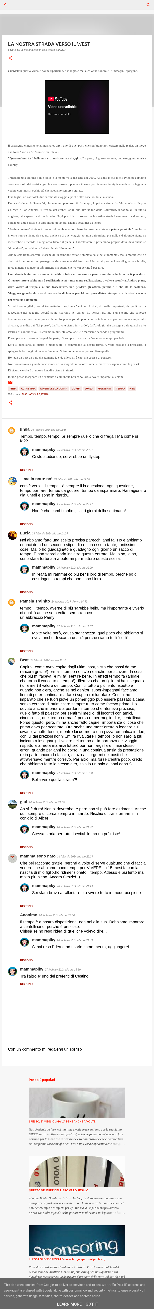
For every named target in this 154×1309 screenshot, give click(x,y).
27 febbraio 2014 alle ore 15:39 (63, 969)
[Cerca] (16, 5)
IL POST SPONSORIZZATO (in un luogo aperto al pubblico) (67, 1259)
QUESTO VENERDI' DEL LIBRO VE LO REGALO (58, 1190)
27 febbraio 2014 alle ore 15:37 (75, 626)
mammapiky (43, 449)
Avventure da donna (53, 388)
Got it (92, 1304)
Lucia (25, 533)
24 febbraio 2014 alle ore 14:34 (50, 533)
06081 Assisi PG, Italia (35, 394)
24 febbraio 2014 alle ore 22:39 (75, 856)
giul (23, 802)
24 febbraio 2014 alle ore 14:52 (69, 601)
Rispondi (26, 470)
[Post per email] (10, 383)
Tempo (120, 388)
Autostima (28, 388)
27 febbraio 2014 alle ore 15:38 (75, 773)
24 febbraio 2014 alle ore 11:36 (49, 429)
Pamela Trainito (35, 601)
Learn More (69, 1304)
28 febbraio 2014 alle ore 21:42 (75, 827)
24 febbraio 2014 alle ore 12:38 (72, 479)
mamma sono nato (38, 856)
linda (24, 429)
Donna (76, 388)
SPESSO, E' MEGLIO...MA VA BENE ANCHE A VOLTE (62, 1121)
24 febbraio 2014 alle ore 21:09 (47, 802)
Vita (132, 388)
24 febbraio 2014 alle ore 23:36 (57, 915)
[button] (10, 58)
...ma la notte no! (36, 479)
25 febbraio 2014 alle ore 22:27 (75, 450)
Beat (24, 660)
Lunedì (89, 388)
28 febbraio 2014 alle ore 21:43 (75, 886)
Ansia (13, 388)
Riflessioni (104, 388)
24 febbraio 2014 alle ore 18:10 (48, 660)
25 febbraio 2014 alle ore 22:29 (75, 567)
